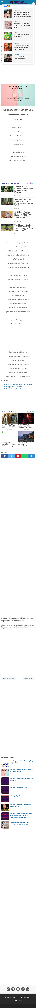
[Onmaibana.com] (18, 2)
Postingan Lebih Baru (8, 678)
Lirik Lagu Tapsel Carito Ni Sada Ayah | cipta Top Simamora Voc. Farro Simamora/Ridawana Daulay (21, 815)
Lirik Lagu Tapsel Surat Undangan (15, 389)
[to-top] (32, 1004)
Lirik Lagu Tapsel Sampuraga (18, 787)
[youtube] (18, 989)
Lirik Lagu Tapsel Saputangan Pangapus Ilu (18, 384)
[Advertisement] (18, 73)
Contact (14, 997)
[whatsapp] (24, 456)
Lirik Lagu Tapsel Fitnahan (13, 387)
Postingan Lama (28, 678)
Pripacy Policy (18, 1000)
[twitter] (11, 456)
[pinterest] (18, 456)
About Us (8, 997)
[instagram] (23, 989)
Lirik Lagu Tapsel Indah (16, 796)
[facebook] (4, 456)
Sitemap (20, 997)
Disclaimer (27, 997)
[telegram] (31, 456)
